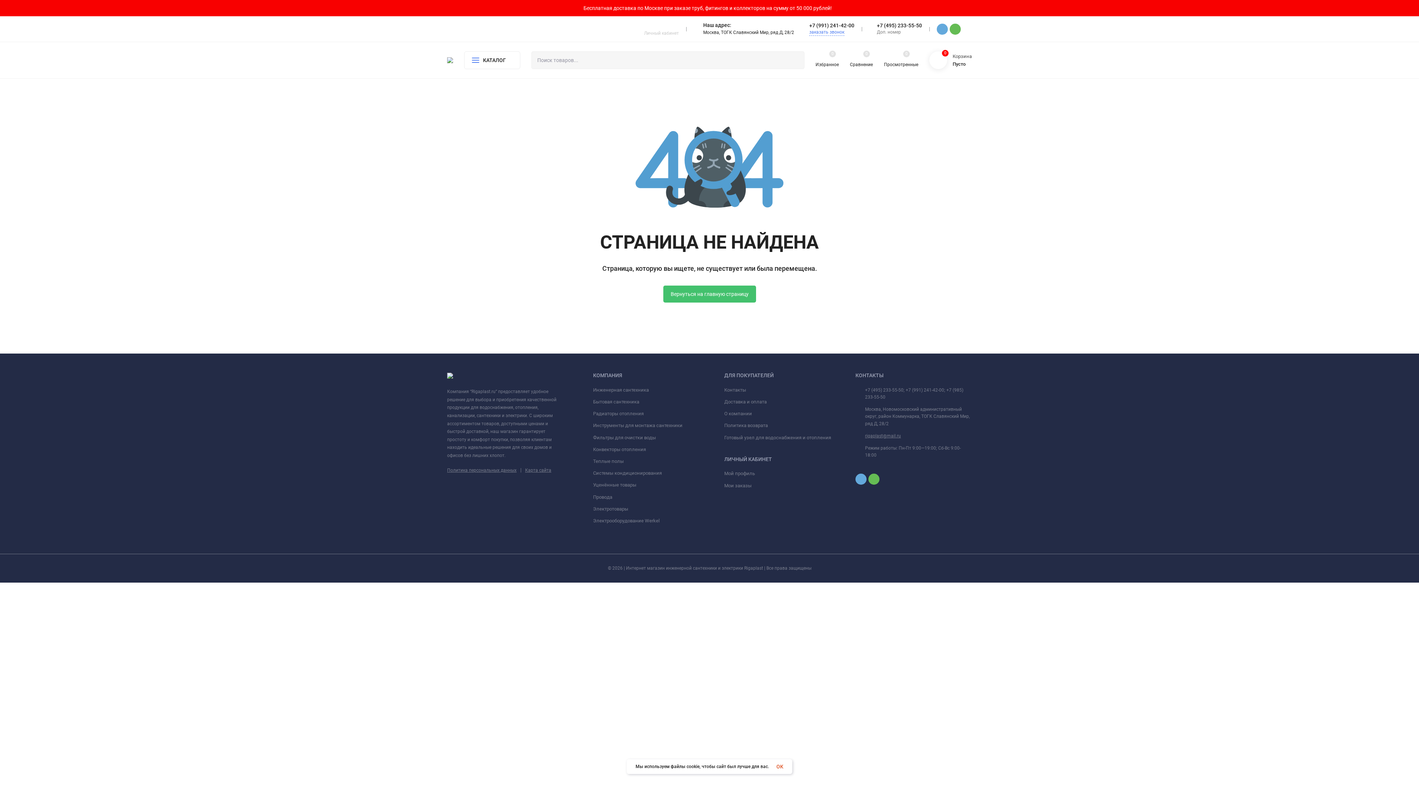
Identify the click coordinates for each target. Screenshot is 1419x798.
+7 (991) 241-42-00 (831, 25)
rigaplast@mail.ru (883, 436)
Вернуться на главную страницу (710, 294)
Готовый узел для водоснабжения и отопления (777, 437)
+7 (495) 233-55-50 (899, 25)
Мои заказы (738, 485)
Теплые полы (608, 461)
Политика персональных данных (482, 470)
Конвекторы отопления (619, 449)
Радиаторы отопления (618, 413)
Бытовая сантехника (616, 402)
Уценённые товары (614, 485)
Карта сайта (538, 470)
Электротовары (610, 509)
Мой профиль (739, 473)
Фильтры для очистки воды (624, 437)
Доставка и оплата (745, 402)
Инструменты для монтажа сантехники (638, 425)
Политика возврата (746, 425)
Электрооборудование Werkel (626, 521)
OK (779, 767)
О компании (738, 413)
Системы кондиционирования (627, 473)
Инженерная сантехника (621, 390)
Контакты (735, 390)
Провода (602, 497)
